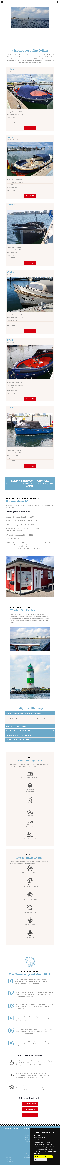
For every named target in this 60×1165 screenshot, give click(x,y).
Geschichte (27, 1141)
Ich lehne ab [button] (48, 1156)
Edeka (26, 1137)
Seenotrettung (9, 1157)
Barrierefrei (28, 1135)
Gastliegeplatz (9, 1161)
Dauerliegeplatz (10, 1159)
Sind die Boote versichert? (19, 735)
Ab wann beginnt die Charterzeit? (23, 713)
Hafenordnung (30, 1109)
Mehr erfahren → (30, 553)
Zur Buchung (30, 128)
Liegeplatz (8, 1155)
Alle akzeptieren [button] (39, 1156)
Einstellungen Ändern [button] (40, 1159)
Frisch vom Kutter (29, 1139)
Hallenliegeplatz (28, 1155)
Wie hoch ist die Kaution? (19, 739)
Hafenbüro (27, 1133)
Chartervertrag (30, 1103)
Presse (26, 1146)
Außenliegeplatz (28, 1157)
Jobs (26, 1143)
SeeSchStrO (30, 1115)
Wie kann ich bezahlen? (18, 731)
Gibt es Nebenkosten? (17, 726)
